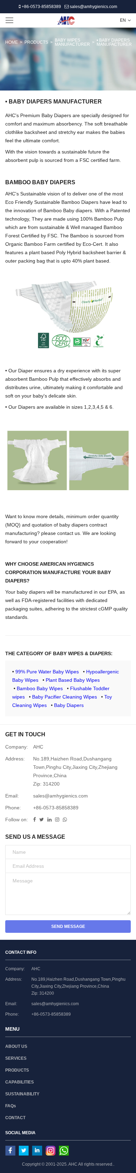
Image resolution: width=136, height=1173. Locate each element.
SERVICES (16, 1058)
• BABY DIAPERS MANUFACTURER (114, 42)
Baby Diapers (69, 705)
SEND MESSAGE (68, 926)
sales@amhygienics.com (93, 7)
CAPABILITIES (19, 1082)
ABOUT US (16, 1046)
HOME (11, 42)
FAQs (10, 1105)
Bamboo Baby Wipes (40, 688)
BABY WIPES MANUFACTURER (72, 42)
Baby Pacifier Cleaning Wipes (64, 697)
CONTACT (15, 1117)
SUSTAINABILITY (22, 1094)
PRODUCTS (36, 42)
